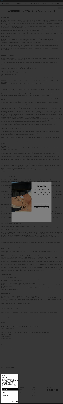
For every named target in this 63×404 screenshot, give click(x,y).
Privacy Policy (15, 399)
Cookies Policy (15, 401)
